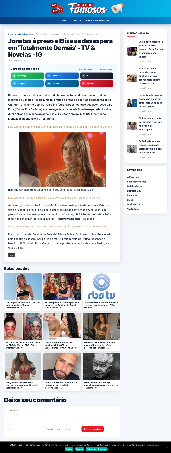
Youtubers (133, 209)
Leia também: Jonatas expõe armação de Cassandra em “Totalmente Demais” (55, 197)
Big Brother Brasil (137, 181)
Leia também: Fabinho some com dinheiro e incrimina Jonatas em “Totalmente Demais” (60, 126)
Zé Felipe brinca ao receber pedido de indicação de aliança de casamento (150, 147)
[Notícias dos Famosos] (85, 8)
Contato (77, 20)
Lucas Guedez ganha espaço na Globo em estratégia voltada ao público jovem (150, 101)
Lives (130, 200)
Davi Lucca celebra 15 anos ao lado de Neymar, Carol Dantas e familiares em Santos (151, 49)
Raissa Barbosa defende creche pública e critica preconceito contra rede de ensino (149, 76)
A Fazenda (133, 177)
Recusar (79, 449)
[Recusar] (167, 447)
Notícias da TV (135, 204)
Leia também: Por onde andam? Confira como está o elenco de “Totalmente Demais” (58, 226)
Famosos (132, 195)
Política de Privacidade (97, 20)
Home (10, 34)
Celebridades (21, 34)
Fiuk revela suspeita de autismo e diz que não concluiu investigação (150, 124)
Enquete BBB (134, 190)
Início (64, 20)
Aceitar (69, 449)
